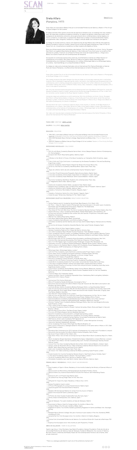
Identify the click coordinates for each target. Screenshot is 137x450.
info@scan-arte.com (28, 447)
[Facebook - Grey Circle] (103, 447)
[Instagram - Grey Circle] (109, 447)
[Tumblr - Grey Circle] (106, 447)
